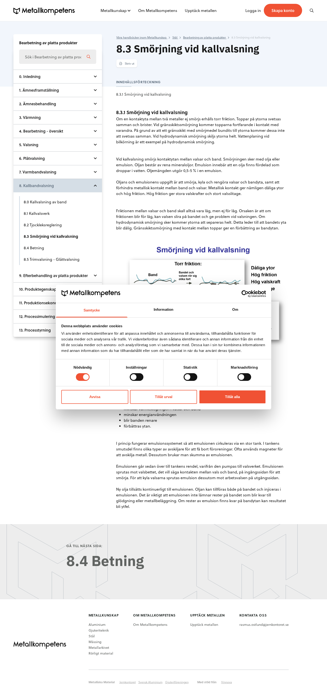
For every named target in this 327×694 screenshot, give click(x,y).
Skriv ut (129, 63)
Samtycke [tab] (92, 310)
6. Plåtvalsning (32, 158)
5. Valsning (28, 144)
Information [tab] (163, 309)
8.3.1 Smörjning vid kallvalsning (143, 94)
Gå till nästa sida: (84, 545)
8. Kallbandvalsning (36, 185)
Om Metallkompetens (157, 10)
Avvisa (94, 397)
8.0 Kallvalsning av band (45, 202)
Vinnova (226, 682)
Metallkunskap (114, 10)
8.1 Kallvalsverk (37, 213)
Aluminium (97, 624)
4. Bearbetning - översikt (41, 131)
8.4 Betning (34, 247)
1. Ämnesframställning (39, 90)
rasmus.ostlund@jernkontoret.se (264, 624)
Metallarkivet (99, 647)
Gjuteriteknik (99, 630)
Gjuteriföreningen (177, 682)
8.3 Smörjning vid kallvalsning (51, 236)
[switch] (136, 377)
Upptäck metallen (201, 10)
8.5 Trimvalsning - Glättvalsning (51, 259)
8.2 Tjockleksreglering (43, 225)
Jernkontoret (127, 682)
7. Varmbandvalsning (37, 172)
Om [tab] (235, 309)
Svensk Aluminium (150, 682)
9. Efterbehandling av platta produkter (53, 275)
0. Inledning (29, 76)
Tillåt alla (232, 397)
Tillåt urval (163, 397)
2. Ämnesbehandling (37, 103)
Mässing (95, 641)
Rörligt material (101, 653)
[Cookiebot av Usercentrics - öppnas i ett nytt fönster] (245, 293)
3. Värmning (30, 117)
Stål (92, 635)
